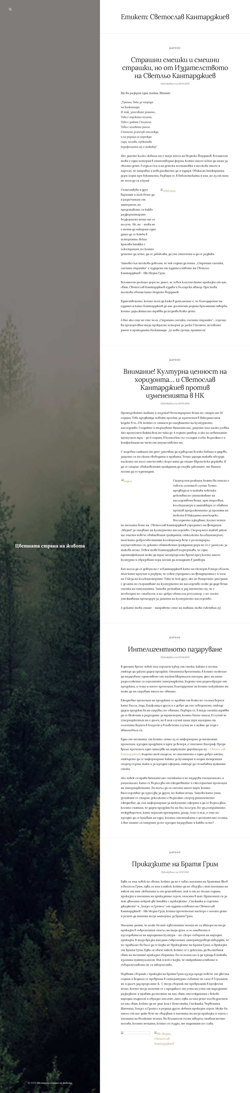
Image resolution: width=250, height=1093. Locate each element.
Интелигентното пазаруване (175, 649)
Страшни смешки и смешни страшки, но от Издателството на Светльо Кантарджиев (175, 67)
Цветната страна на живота (50, 546)
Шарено (175, 48)
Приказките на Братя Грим (175, 864)
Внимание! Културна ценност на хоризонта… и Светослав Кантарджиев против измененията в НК (175, 383)
